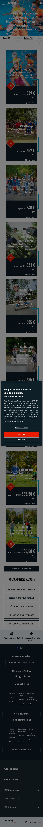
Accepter (21, 434)
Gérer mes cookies (21, 428)
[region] (21, 413)
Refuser (21, 440)
